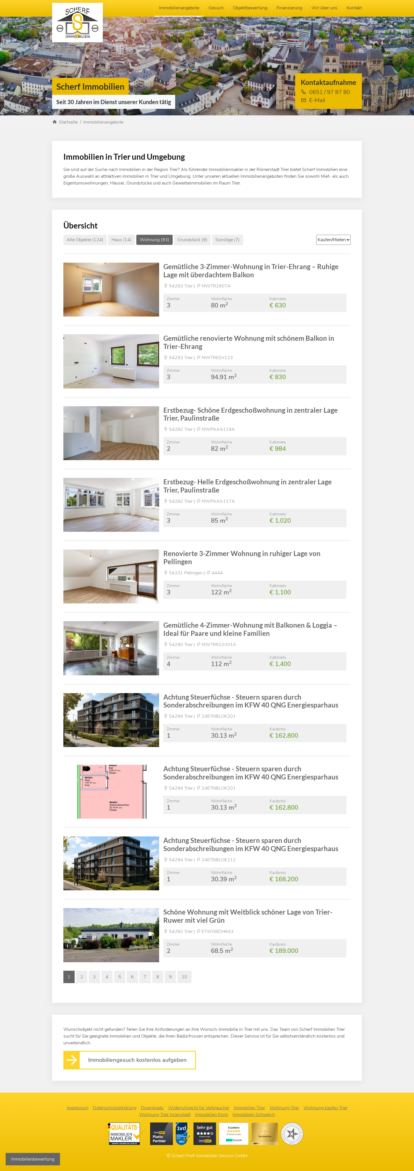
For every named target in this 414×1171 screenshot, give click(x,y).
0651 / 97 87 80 (329, 92)
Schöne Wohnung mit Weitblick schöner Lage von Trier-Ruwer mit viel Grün (248, 916)
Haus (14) (122, 240)
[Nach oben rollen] (401, 1158)
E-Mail (317, 100)
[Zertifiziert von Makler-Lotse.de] (129, 1135)
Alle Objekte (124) (85, 240)
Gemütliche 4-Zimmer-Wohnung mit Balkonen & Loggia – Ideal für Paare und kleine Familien (250, 629)
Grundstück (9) (192, 240)
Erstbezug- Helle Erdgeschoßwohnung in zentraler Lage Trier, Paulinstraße (247, 486)
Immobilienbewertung (32, 1159)
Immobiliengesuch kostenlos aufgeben (137, 1060)
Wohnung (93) (154, 240)
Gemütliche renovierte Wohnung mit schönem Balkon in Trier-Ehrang (248, 342)
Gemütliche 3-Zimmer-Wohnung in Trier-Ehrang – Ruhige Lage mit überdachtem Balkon (251, 270)
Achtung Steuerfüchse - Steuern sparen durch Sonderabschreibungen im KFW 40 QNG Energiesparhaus (250, 701)
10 (184, 977)
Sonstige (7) (227, 240)
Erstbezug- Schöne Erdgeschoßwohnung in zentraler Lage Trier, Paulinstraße (250, 414)
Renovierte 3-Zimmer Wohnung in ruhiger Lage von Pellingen (241, 557)
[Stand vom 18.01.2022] (235, 1135)
